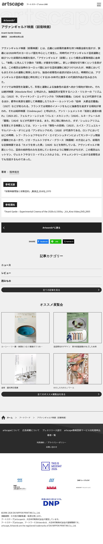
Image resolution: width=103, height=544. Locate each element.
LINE (56, 241)
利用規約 (40, 442)
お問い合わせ (51, 447)
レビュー (6, 273)
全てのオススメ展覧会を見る (51, 394)
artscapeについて (11, 430)
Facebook (44, 241)
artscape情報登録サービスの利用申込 (82, 430)
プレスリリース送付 (51, 430)
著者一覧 (51, 435)
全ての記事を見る (51, 289)
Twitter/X (69, 241)
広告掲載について (31, 430)
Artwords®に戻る (51, 227)
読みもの (6, 281)
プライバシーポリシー (56, 442)
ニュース (6, 265)
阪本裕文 (14, 171)
